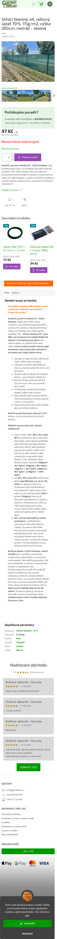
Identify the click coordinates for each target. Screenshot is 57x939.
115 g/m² (20, 642)
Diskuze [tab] (15, 292)
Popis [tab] (7, 292)
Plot (18, 638)
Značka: (8, 36)
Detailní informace (10, 190)
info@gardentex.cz (15, 790)
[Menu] (50, 4)
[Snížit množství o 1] (12, 159)
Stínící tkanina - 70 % (27, 630)
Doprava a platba (10, 830)
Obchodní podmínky (11, 814)
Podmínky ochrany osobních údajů (18, 818)
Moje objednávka (10, 834)
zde (27, 915)
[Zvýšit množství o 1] (12, 155)
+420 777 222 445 (14, 799)
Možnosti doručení (10, 148)
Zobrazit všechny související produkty (29, 283)
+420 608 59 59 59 (14, 794)
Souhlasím (29, 923)
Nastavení (27, 933)
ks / (28, 851)
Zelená (19, 646)
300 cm (19, 650)
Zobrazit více (28, 767)
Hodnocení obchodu (28, 664)
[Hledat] (33, 4)
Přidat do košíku (30, 157)
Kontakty (6, 822)
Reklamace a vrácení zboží (14, 826)
